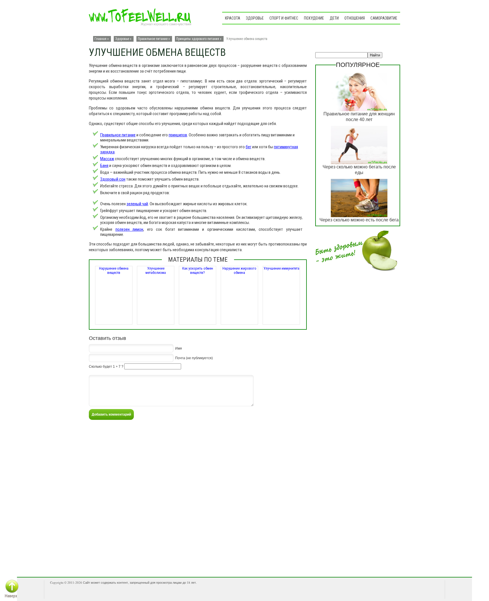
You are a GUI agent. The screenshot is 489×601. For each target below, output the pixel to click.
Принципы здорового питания (197, 39)
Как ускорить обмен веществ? (197, 270)
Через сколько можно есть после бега (359, 219)
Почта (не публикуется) (194, 358)
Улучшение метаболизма (155, 270)
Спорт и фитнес (283, 18)
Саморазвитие (383, 18)
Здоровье (255, 18)
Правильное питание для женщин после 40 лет (359, 116)
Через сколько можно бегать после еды (359, 169)
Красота (232, 18)
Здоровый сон (112, 179)
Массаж (107, 158)
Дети (334, 18)
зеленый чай (137, 203)
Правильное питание (153, 39)
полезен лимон (129, 229)
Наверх (11, 595)
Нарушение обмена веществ (113, 270)
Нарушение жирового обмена (239, 270)
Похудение (314, 18)
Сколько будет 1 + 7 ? (106, 367)
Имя (178, 348)
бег (248, 146)
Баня (104, 165)
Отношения (354, 18)
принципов (178, 134)
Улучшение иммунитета (281, 268)
